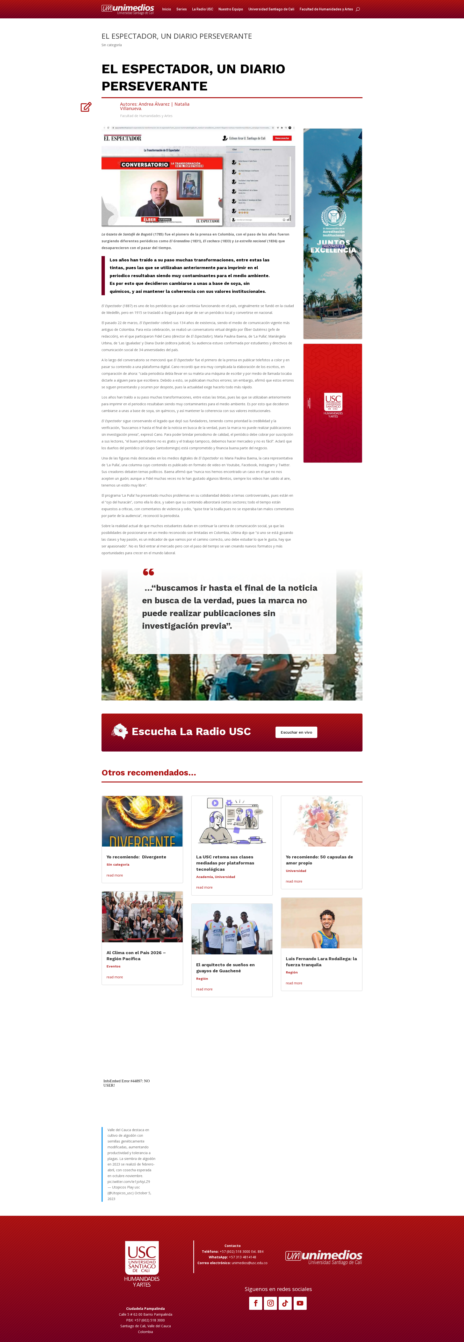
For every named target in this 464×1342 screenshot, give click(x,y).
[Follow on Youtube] (300, 1303)
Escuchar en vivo (296, 732)
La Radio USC (202, 9)
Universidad (225, 877)
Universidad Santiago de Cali (271, 9)
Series (181, 9)
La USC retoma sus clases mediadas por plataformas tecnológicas (225, 862)
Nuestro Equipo (230, 9)
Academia (204, 877)
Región (202, 979)
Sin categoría (112, 45)
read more (115, 875)
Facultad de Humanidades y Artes (326, 9)
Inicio (166, 9)
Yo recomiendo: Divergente (137, 856)
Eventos (114, 966)
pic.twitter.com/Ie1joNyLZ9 (129, 1181)
